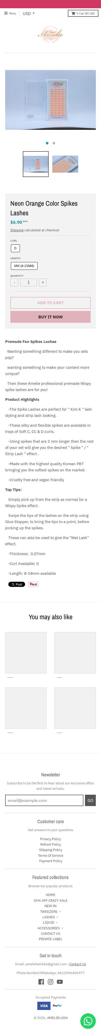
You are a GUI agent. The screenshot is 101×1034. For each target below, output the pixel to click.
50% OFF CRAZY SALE (51, 900)
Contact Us (77, 964)
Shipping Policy (50, 850)
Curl (13, 240)
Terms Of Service (50, 855)
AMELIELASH (57, 1018)
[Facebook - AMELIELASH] (41, 982)
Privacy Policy (50, 839)
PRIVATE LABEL (50, 939)
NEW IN (50, 906)
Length (15, 258)
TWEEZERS (48, 911)
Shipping (17, 230)
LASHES (48, 917)
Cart (85, 13)
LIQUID (48, 922)
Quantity (16, 276)
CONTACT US (50, 933)
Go (90, 800)
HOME (50, 895)
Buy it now (50, 316)
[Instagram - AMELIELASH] (50, 982)
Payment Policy (50, 861)
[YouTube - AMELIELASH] (60, 982)
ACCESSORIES (49, 928)
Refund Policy (50, 844)
